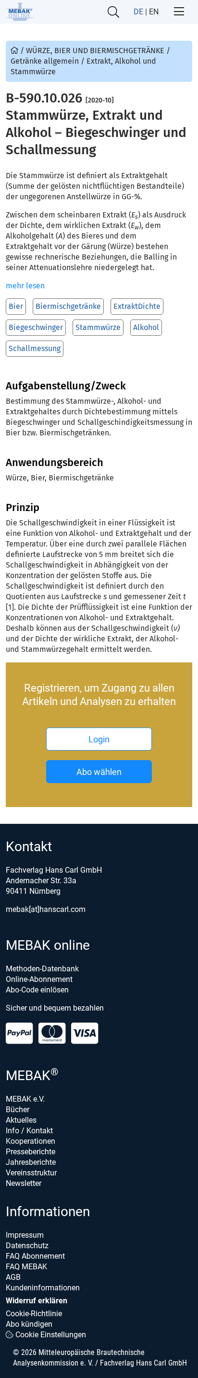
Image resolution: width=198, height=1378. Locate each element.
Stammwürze (98, 327)
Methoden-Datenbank (42, 968)
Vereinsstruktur (31, 1172)
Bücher (17, 1109)
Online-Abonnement (39, 979)
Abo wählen (99, 772)
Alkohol (146, 327)
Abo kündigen (29, 1324)
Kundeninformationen (43, 1287)
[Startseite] (20, 11)
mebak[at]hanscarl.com (46, 909)
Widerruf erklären (36, 1300)
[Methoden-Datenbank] (15, 50)
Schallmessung (35, 348)
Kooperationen (30, 1141)
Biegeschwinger (36, 327)
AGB (13, 1277)
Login (99, 739)
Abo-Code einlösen (37, 989)
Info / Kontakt (29, 1130)
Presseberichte (30, 1151)
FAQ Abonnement (35, 1256)
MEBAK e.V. (25, 1099)
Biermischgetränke (68, 306)
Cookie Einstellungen (49, 1334)
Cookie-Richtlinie (34, 1313)
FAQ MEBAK (26, 1266)
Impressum (25, 1235)
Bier (16, 306)
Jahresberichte (31, 1162)
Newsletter (23, 1183)
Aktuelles (21, 1120)
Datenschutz (27, 1245)
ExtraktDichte (137, 306)
